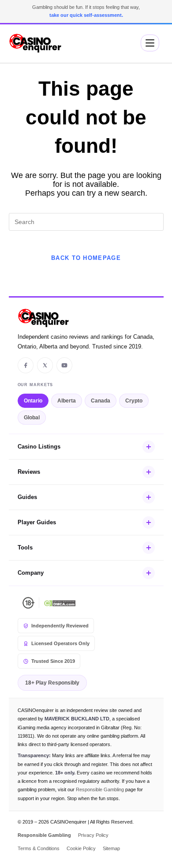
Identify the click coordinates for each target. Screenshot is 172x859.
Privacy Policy (93, 835)
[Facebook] (26, 365)
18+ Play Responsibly (52, 683)
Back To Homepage (86, 258)
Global (32, 417)
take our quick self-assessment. (86, 15)
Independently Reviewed (60, 625)
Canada (100, 401)
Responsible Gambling (100, 789)
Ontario (33, 401)
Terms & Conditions (39, 848)
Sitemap (111, 848)
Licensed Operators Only (60, 643)
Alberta (66, 401)
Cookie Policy (81, 848)
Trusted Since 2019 (53, 661)
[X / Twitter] (45, 365)
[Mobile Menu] (150, 43)
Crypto (133, 401)
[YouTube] (64, 365)
